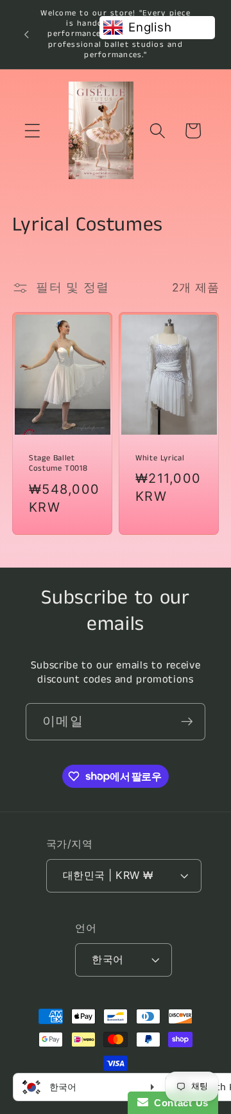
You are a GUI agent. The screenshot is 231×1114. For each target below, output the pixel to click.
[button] (32, 130)
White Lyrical (159, 458)
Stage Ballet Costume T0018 (58, 463)
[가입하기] (187, 721)
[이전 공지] (26, 34)
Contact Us (178, 1102)
